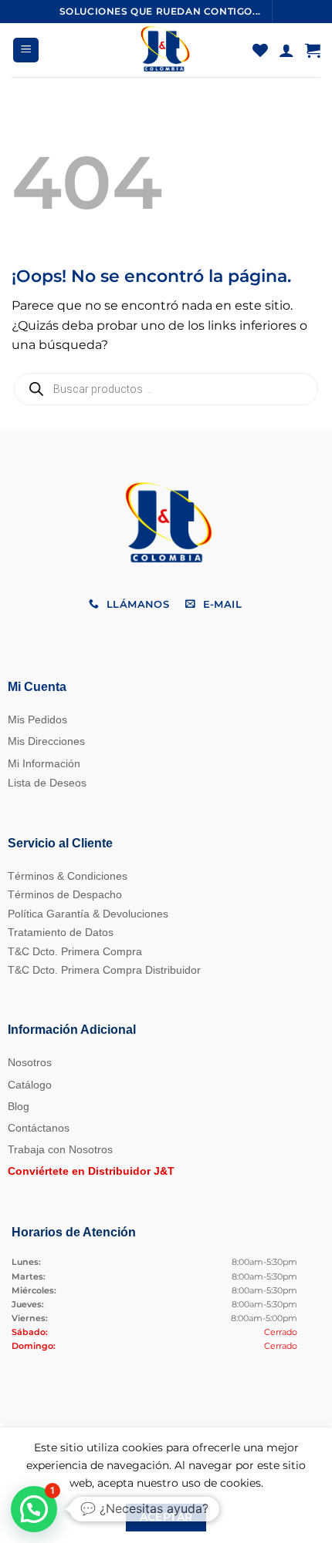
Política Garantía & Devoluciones (88, 913)
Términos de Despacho (65, 894)
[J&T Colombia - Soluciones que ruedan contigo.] (163, 50)
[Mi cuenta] (286, 50)
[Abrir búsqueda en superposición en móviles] (166, 389)
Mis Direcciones (46, 741)
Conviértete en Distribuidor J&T (91, 1171)
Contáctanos (38, 1128)
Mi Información (44, 763)
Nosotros (30, 1062)
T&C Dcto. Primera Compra (75, 951)
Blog (18, 1106)
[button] (26, 50)
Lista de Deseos (47, 783)
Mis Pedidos (37, 719)
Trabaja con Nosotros (60, 1149)
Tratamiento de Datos (60, 932)
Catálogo (30, 1084)
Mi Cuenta (37, 686)
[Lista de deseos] (260, 50)
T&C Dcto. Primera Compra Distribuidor (104, 970)
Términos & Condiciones (67, 876)
